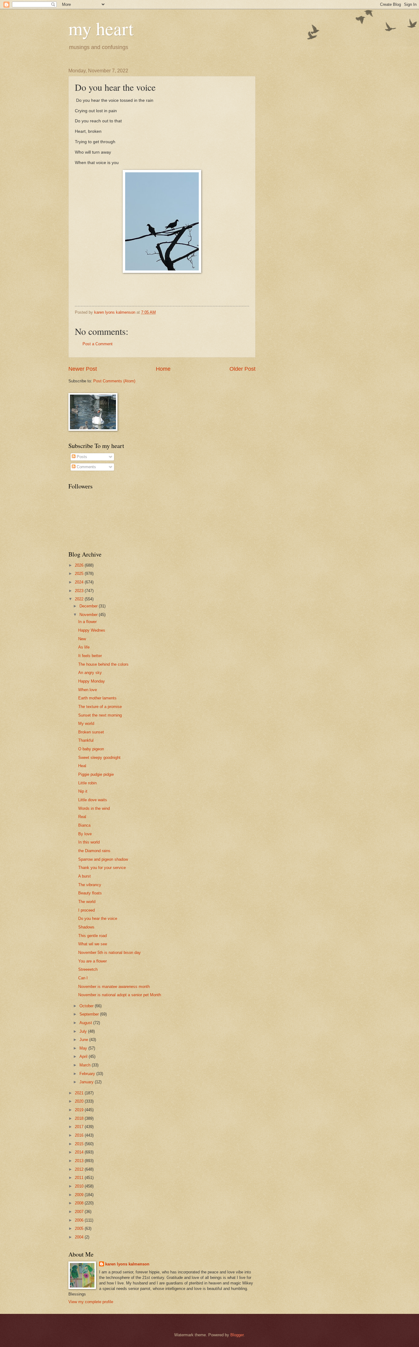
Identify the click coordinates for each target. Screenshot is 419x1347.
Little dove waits (92, 800)
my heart (101, 28)
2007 (80, 1211)
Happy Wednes (91, 630)
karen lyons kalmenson (127, 1264)
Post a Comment (98, 344)
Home (163, 369)
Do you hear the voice (97, 918)
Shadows (86, 927)
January (87, 1082)
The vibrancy (89, 884)
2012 (80, 1169)
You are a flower (92, 961)
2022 (80, 599)
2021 (80, 1093)
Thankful (86, 740)
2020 (80, 1101)
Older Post (242, 369)
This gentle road (92, 935)
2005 (80, 1228)
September (89, 1014)
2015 (80, 1144)
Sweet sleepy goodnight (99, 757)
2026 (80, 565)
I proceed (86, 910)
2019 (80, 1110)
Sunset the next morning (100, 715)
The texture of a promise (100, 706)
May (83, 1048)
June (84, 1039)
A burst (84, 876)
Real (82, 816)
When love (87, 689)
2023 (80, 590)
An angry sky (90, 672)
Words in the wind (94, 808)
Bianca (84, 825)
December (89, 606)
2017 (80, 1126)
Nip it (82, 791)
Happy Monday (91, 681)
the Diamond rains (94, 850)
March (85, 1065)
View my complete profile (90, 1301)
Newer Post (82, 369)
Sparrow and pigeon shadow (103, 859)
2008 (80, 1203)
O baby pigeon (91, 749)
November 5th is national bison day (109, 952)
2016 (80, 1135)
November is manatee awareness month (114, 986)
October (87, 1006)
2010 (80, 1186)
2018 (80, 1118)
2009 (80, 1194)
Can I (83, 978)
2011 (80, 1177)
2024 (80, 582)
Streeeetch (88, 969)
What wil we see (92, 944)
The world (86, 901)
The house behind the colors (103, 664)
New (82, 639)
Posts (81, 456)
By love (85, 834)
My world (86, 723)
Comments (85, 467)
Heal (82, 765)
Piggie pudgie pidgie (96, 774)
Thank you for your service (102, 867)
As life (84, 647)
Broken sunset (91, 732)
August (86, 1022)
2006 (80, 1220)
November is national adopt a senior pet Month (119, 995)
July (83, 1031)
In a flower (87, 621)
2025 (80, 573)
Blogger (237, 1335)
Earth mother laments (97, 698)
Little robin (87, 783)
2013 (80, 1160)
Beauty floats (90, 893)
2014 (80, 1152)
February (87, 1073)
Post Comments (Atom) (114, 381)
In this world (89, 842)
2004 (80, 1237)
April (84, 1056)
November (89, 614)
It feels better (90, 655)
